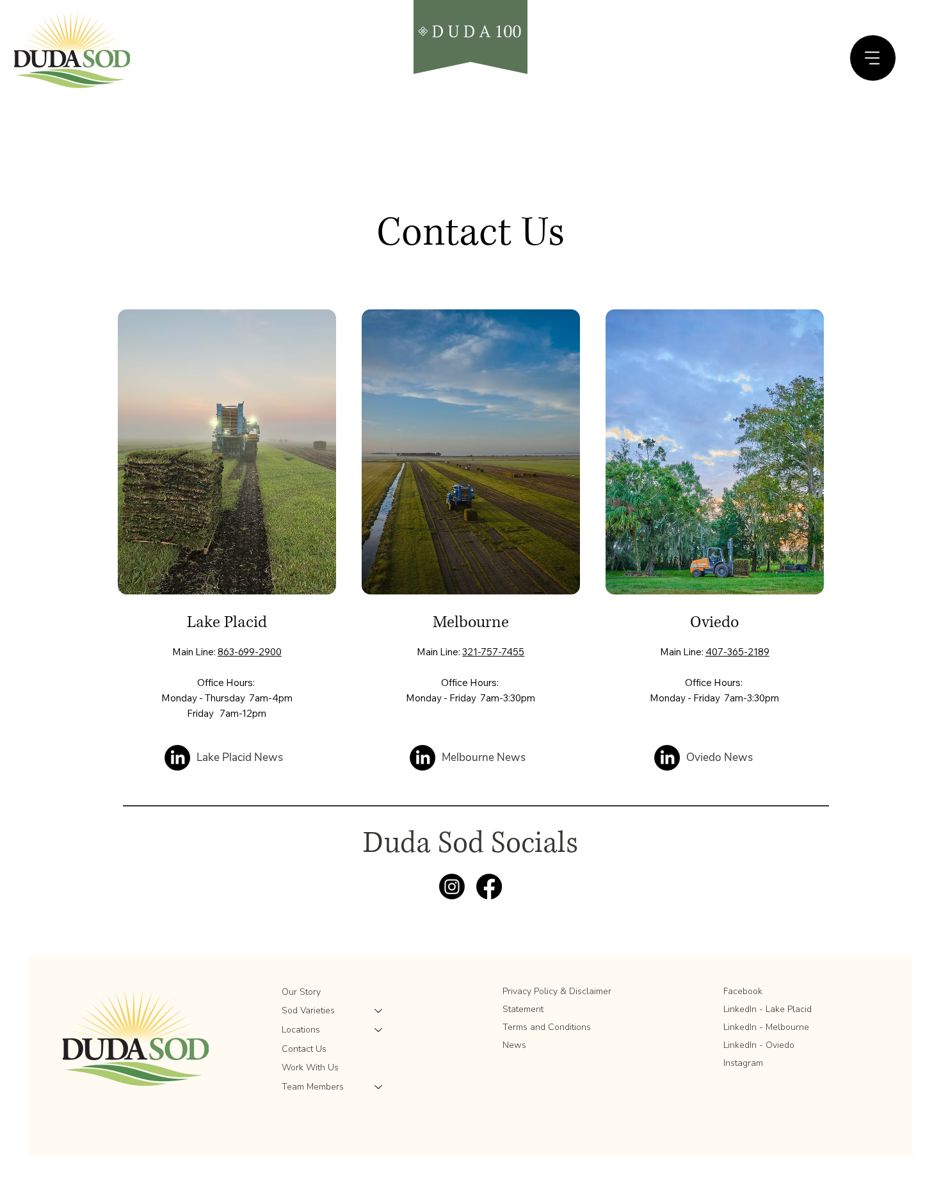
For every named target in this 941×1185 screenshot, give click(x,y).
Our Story (301, 992)
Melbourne (471, 622)
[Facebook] (489, 886)
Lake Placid (227, 622)
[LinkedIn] (177, 758)
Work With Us (310, 1067)
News (514, 1045)
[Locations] (379, 1030)
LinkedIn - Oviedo (758, 1045)
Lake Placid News (240, 757)
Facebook (742, 991)
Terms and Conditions (547, 1027)
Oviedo (714, 622)
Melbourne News (484, 757)
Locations (301, 1030)
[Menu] (872, 58)
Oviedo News (719, 757)
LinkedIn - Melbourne (766, 1027)
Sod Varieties (308, 1010)
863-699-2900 (250, 652)
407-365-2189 (737, 652)
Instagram (743, 1063)
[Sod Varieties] (379, 1010)
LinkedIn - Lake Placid (767, 1009)
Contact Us (304, 1049)
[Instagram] (452, 886)
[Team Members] (379, 1087)
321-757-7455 (493, 652)
